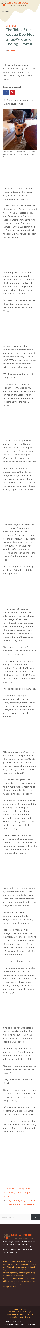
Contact (23, 1309)
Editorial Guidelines (15, 1317)
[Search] (35, 1217)
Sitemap (28, 1317)
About (16, 1309)
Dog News (11, 25)
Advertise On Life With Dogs (20, 1312)
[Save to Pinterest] (12, 92)
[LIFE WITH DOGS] (15, 4)
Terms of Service (26, 1314)
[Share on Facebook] (6, 92)
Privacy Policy (12, 1314)
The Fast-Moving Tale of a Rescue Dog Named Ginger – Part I (18, 1192)
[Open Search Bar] (37, 4)
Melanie (11, 51)
